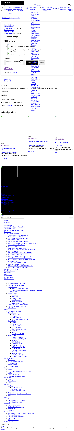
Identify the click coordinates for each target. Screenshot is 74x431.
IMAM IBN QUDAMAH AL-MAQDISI (35, 62)
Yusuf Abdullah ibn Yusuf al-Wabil (35, 108)
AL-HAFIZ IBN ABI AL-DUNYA (35, 14)
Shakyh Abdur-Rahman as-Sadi (35, 94)
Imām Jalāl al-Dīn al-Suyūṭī (35, 66)
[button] (31, 151)
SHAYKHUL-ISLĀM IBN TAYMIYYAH (35, 103)
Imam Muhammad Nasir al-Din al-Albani (35, 78)
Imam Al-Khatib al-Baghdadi (35, 40)
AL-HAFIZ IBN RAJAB (35, 18)
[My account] (65, 5)
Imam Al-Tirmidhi (34, 44)
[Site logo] (37, 5)
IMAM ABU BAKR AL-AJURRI (35, 30)
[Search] (71, 10)
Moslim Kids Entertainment (35, 145)
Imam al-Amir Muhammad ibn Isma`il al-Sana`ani (35, 36)
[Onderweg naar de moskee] (41, 135)
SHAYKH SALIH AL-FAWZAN (34, 98)
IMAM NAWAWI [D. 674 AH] (35, 48)
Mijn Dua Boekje (61, 142)
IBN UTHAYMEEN (35, 26)
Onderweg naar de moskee (37, 141)
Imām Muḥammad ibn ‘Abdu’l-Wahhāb (35, 71)
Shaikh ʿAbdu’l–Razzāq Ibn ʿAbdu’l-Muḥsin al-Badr (35, 85)
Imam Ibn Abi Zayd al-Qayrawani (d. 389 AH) (35, 54)
